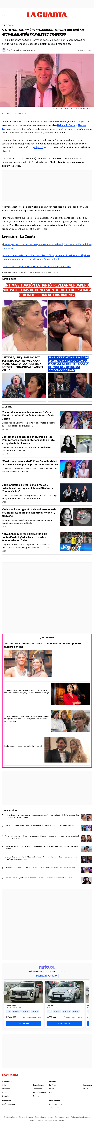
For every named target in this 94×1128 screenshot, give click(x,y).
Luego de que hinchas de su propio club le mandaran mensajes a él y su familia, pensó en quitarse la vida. (26, 546)
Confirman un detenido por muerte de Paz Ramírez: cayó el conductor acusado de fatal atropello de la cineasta (28, 440)
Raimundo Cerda (27, 272)
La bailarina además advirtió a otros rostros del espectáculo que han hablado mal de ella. (29, 470)
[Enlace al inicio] (47, 638)
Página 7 (38, 147)
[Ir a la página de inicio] (47, 14)
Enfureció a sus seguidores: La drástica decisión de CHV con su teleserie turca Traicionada (40, 878)
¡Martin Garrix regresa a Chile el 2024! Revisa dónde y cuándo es (37, 266)
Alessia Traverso (41, 272)
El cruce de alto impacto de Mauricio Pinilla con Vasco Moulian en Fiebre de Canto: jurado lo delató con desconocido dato (41, 858)
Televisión (16, 272)
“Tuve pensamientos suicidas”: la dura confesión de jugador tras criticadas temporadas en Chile (24, 537)
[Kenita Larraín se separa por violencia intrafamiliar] (67, 750)
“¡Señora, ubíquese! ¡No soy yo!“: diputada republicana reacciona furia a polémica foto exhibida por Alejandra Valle (22, 364)
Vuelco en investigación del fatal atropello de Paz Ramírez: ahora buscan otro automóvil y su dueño (29, 513)
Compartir (8, 113)
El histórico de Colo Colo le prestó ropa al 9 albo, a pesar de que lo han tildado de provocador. (29, 424)
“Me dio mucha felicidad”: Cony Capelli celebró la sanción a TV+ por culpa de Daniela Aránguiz (30, 463)
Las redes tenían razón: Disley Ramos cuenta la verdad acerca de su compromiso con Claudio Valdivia (42, 847)
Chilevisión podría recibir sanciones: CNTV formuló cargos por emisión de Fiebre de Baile (40, 867)
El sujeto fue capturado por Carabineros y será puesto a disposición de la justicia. (27, 449)
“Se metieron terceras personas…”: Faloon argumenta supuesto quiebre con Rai (42, 645)
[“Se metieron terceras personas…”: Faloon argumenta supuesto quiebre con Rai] (47, 664)
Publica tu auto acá (46, 976)
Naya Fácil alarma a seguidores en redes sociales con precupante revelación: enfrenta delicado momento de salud (42, 837)
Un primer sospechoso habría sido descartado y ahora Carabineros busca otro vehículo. (27, 521)
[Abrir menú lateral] (4, 15)
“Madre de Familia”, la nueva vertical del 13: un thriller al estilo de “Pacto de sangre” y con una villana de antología (26, 691)
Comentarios (21, 113)
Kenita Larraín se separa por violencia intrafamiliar (23, 746)
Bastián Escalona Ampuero (23, 50)
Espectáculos (9, 25)
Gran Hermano (54, 272)
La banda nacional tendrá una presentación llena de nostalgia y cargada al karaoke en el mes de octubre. (30, 497)
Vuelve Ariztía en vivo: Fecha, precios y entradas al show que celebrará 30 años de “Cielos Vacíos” (28, 488)
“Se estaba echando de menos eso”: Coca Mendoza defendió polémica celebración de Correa (28, 415)
